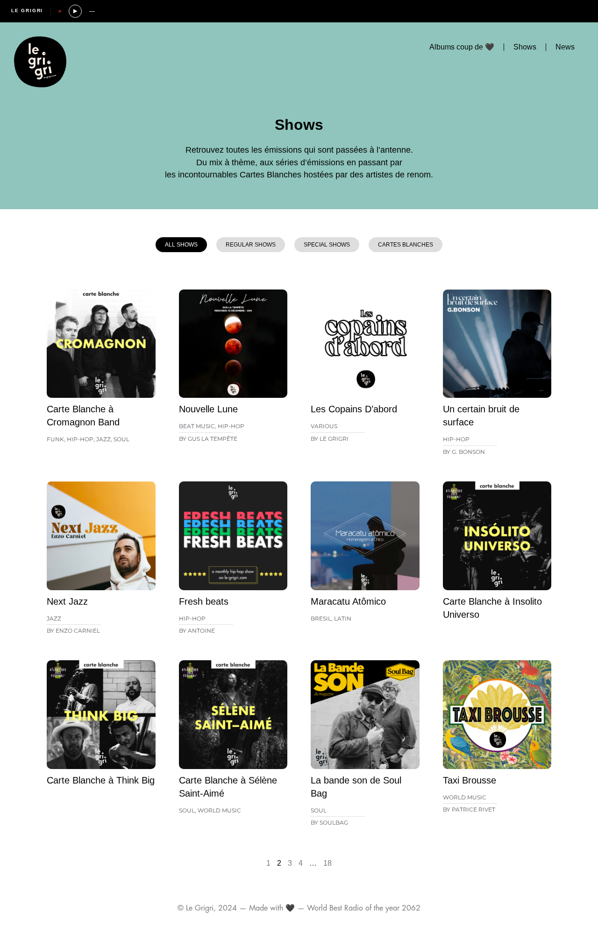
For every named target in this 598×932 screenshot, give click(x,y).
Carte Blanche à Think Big (101, 780)
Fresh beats (203, 601)
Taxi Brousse (469, 780)
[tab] (181, 244)
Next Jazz (67, 601)
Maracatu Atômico (348, 601)
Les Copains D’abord (354, 409)
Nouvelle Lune (208, 409)
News (565, 47)
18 (327, 863)
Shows (524, 47)
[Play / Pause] (75, 11)
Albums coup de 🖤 (461, 47)
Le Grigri (27, 10)
